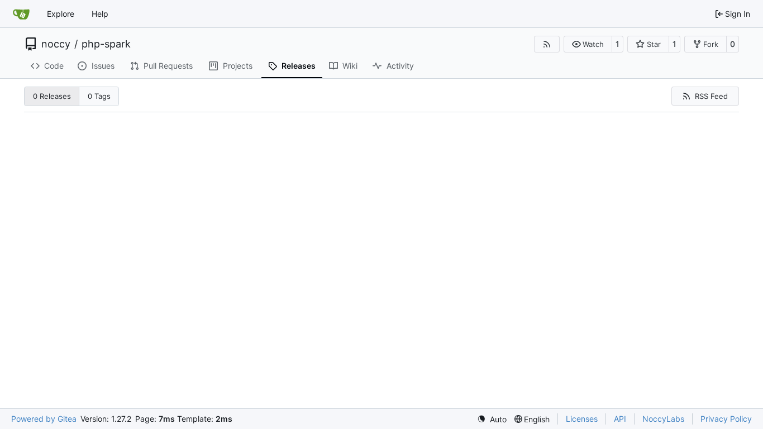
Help (100, 13)
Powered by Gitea (44, 418)
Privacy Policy (726, 418)
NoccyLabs (663, 418)
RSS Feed (711, 96)
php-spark (106, 44)
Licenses (582, 418)
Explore (60, 13)
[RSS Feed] (547, 44)
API (620, 418)
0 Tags (99, 96)
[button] (588, 44)
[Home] (21, 14)
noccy (55, 44)
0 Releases (52, 96)
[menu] (492, 419)
